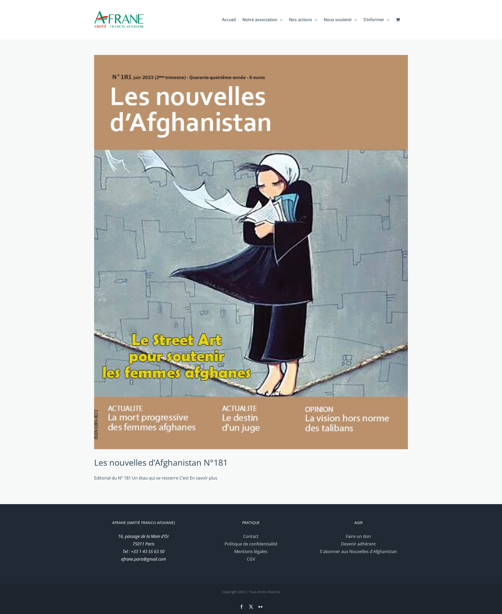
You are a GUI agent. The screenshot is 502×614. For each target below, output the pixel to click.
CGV (251, 559)
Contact (251, 536)
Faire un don (358, 536)
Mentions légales (250, 551)
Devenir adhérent (358, 544)
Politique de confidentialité (251, 544)
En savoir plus (203, 478)
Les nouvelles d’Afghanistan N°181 (161, 462)
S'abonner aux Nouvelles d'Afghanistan (358, 551)
